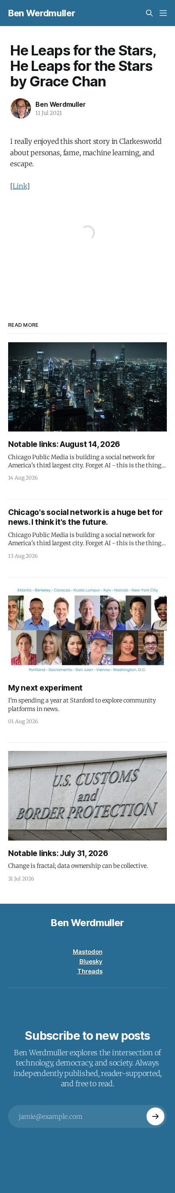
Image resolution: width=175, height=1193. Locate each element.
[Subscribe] (155, 1116)
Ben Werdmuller (41, 13)
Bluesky (91, 961)
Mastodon (88, 951)
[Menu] (163, 13)
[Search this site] (149, 13)
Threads (90, 971)
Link (19, 186)
